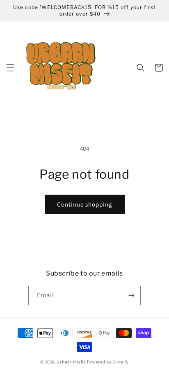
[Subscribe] (131, 295)
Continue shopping (84, 204)
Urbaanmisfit (71, 362)
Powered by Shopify (108, 362)
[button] (10, 68)
